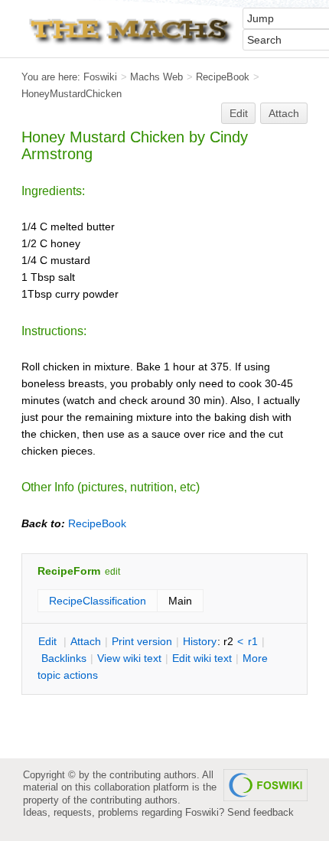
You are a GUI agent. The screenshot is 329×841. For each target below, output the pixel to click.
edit (112, 571)
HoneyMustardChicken (71, 93)
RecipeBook (222, 77)
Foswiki (100, 77)
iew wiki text (129, 658)
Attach (284, 113)
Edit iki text (202, 658)
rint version (142, 641)
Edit (239, 113)
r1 (253, 641)
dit (49, 641)
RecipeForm (68, 571)
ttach (85, 641)
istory (200, 641)
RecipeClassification (97, 601)
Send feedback (260, 812)
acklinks (63, 658)
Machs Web (156, 77)
